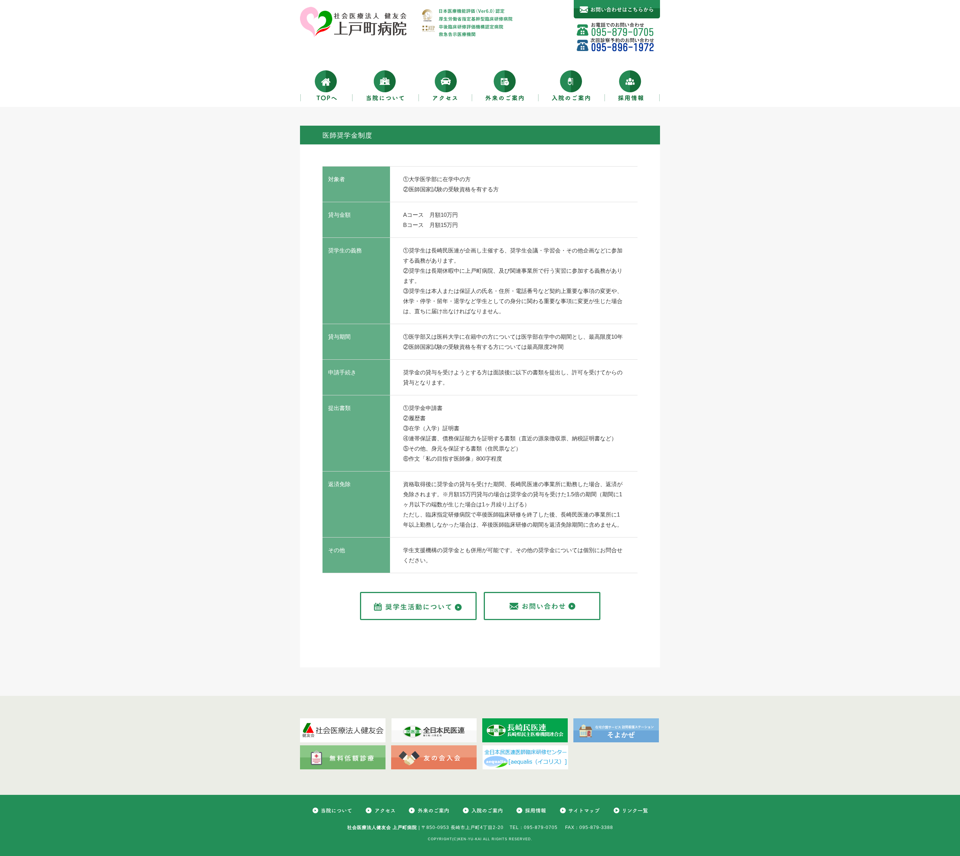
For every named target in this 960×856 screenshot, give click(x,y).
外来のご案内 (505, 85)
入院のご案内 (571, 85)
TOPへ (326, 85)
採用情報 (632, 85)
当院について (385, 85)
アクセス (445, 85)
